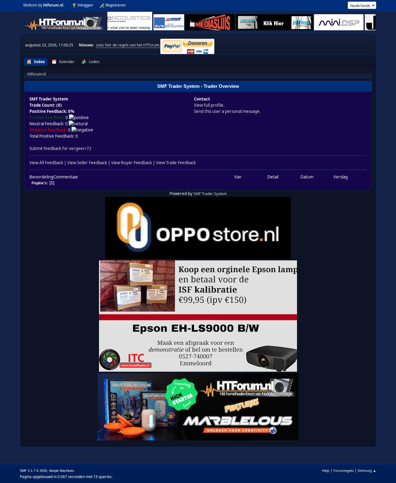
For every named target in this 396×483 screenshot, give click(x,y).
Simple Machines (61, 470)
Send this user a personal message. (227, 111)
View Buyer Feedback (131, 162)
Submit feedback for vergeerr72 (60, 148)
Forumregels (344, 470)
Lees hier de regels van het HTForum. (128, 45)
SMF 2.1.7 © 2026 (33, 470)
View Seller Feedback (87, 162)
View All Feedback (46, 162)
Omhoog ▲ (367, 470)
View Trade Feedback (176, 162)
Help (325, 470)
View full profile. (209, 105)
